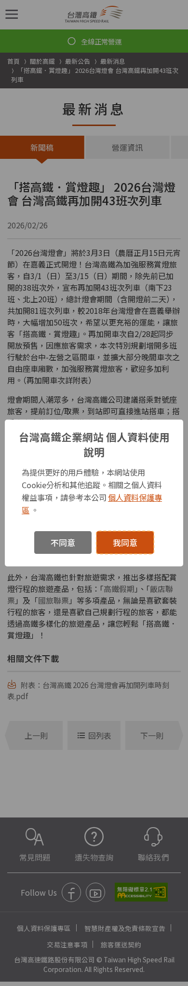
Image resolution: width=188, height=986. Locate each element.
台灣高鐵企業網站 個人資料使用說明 (94, 444)
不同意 (63, 542)
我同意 (125, 542)
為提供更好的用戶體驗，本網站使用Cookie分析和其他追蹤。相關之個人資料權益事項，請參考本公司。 (92, 491)
